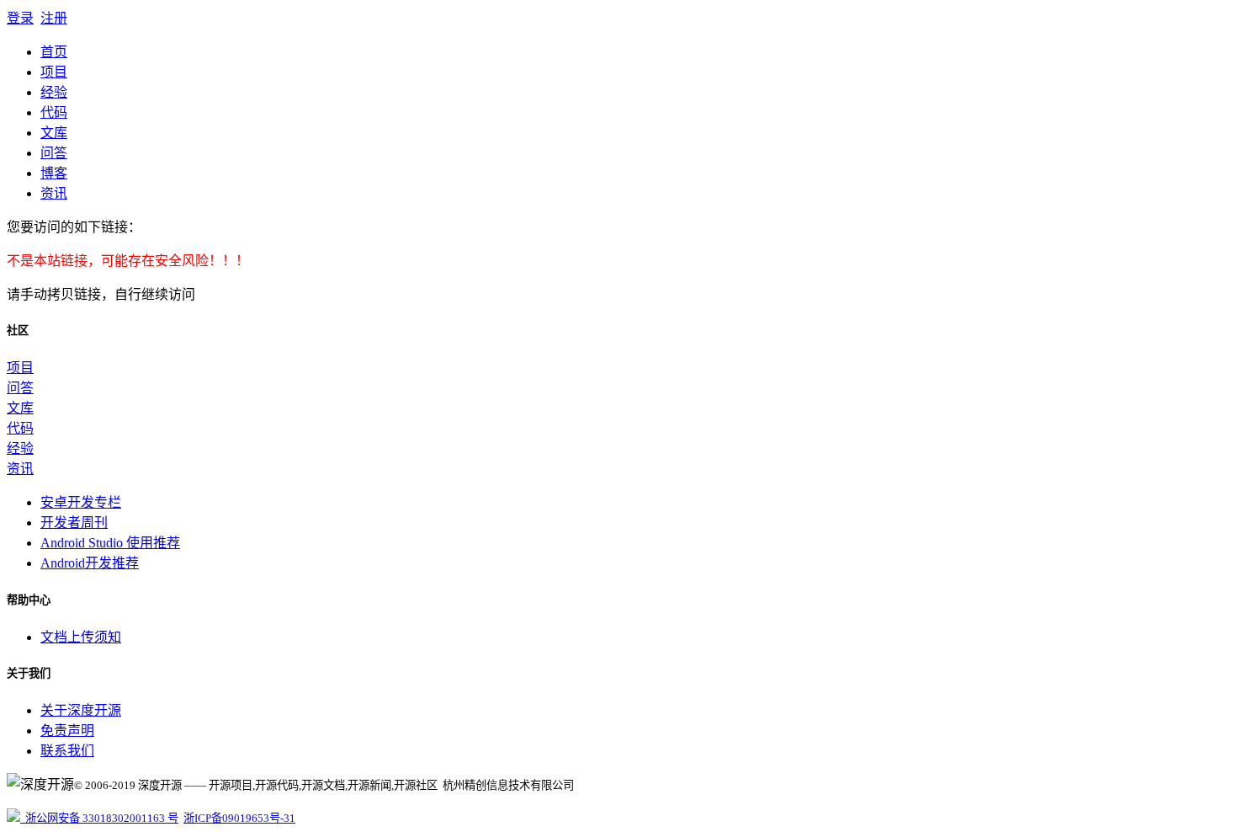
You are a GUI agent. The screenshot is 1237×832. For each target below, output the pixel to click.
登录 (20, 18)
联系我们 (67, 751)
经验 (53, 92)
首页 (53, 52)
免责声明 (67, 730)
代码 (53, 112)
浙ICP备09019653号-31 (239, 818)
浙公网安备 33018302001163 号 (99, 818)
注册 (53, 18)
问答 (53, 153)
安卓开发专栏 (80, 502)
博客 (53, 173)
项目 (53, 72)
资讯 (53, 193)
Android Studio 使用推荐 (110, 543)
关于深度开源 (80, 710)
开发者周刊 (74, 522)
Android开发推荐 (89, 563)
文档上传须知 (80, 637)
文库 (53, 132)
